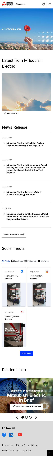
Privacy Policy (22, 445)
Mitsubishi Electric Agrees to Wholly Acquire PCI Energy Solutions (24, 193)
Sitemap (35, 445)
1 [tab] (22, 417)
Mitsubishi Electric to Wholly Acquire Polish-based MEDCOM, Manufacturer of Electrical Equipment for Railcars (27, 216)
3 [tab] (30, 417)
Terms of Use (8, 445)
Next (35, 417)
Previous (17, 417)
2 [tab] (26, 417)
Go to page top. (50, 453)
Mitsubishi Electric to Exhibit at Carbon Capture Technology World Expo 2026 (25, 144)
